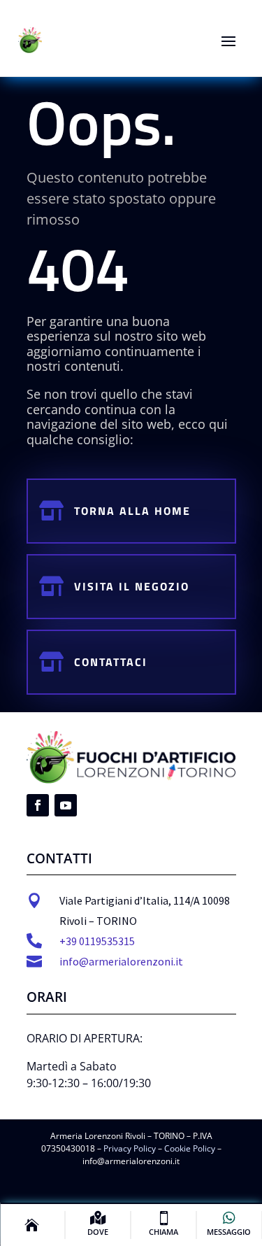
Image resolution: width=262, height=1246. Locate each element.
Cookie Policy (189, 1148)
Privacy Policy (129, 1148)
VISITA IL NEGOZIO (131, 586)
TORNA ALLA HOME (132, 510)
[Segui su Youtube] (65, 805)
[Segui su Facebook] (38, 805)
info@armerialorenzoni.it (121, 961)
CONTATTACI (110, 661)
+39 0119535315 (97, 941)
